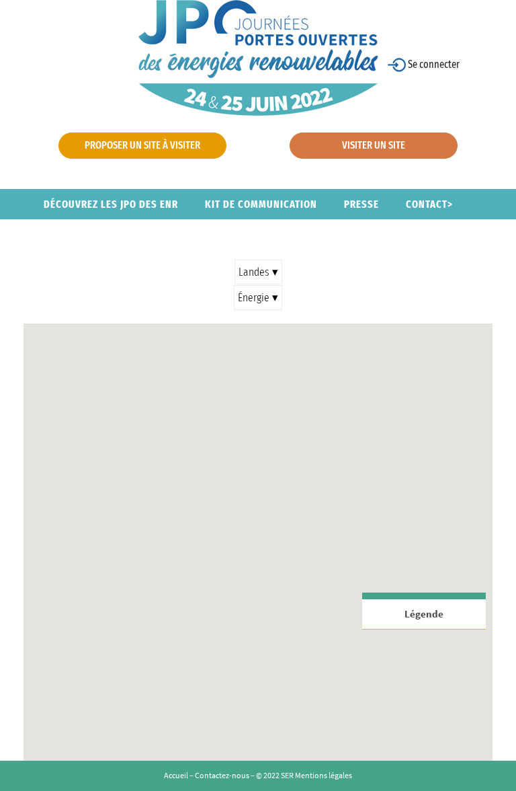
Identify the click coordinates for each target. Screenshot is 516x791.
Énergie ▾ (258, 298)
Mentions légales (323, 775)
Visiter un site (373, 145)
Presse (361, 204)
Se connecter (433, 64)
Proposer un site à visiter (142, 145)
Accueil (176, 775)
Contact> (429, 204)
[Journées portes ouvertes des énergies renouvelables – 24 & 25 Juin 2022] (258, 56)
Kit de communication (261, 204)
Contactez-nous (222, 775)
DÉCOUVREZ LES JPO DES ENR (111, 204)
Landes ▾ (258, 272)
